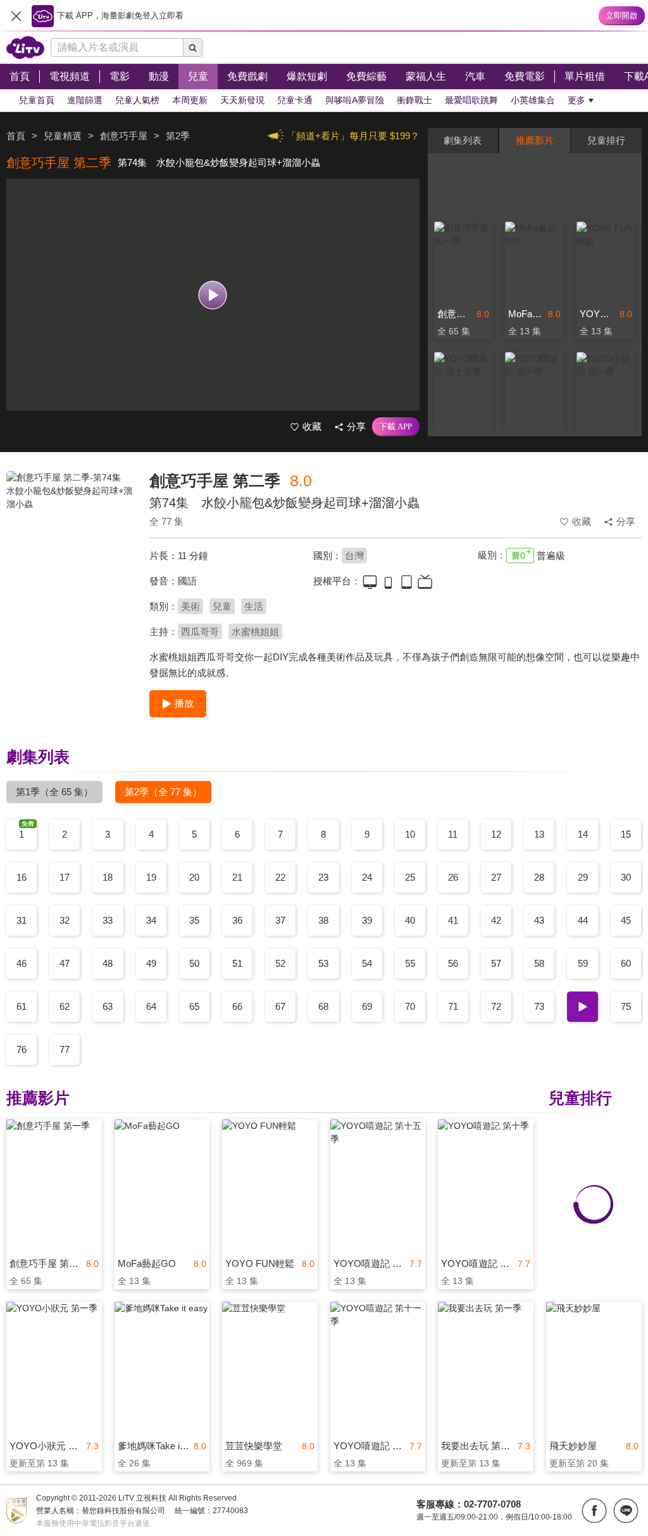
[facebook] (594, 1510)
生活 (253, 606)
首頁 (15, 135)
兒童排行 (606, 140)
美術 (190, 606)
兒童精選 (63, 135)
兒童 (222, 606)
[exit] (16, 16)
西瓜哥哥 (200, 631)
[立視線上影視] (25, 47)
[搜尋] (193, 47)
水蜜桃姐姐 (255, 631)
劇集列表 (463, 140)
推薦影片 (535, 140)
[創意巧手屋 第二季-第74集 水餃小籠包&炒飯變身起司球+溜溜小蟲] (70, 561)
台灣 (354, 555)
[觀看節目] (213, 294)
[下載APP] (396, 426)
